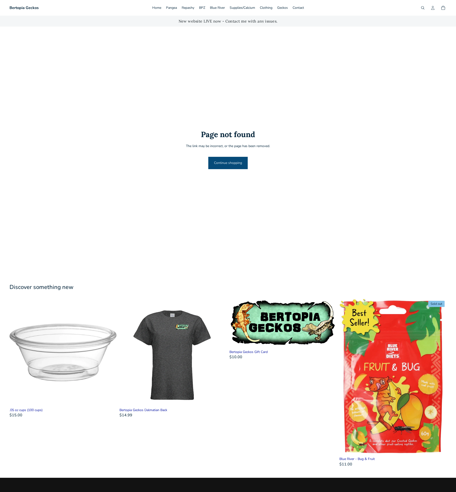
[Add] (109, 398)
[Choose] (219, 398)
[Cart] (443, 8)
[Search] (423, 8)
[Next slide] (219, 352)
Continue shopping (228, 163)
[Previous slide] (126, 352)
